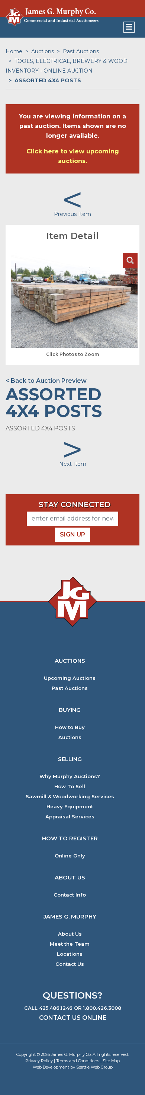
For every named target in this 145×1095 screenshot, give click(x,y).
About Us (70, 934)
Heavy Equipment (69, 806)
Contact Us (69, 964)
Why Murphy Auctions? (69, 776)
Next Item (72, 464)
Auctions (42, 51)
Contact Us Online (72, 1017)
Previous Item (72, 214)
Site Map (111, 1060)
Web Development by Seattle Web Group (73, 1067)
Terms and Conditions (77, 1060)
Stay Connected (74, 504)
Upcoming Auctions (70, 678)
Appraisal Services (69, 816)
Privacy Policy (39, 1060)
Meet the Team (70, 944)
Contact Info (70, 895)
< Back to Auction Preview (46, 380)
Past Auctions (81, 51)
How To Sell (69, 786)
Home (14, 51)
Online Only (70, 856)
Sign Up (72, 534)
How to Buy (70, 727)
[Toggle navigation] (129, 27)
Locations (70, 954)
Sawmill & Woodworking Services (70, 796)
